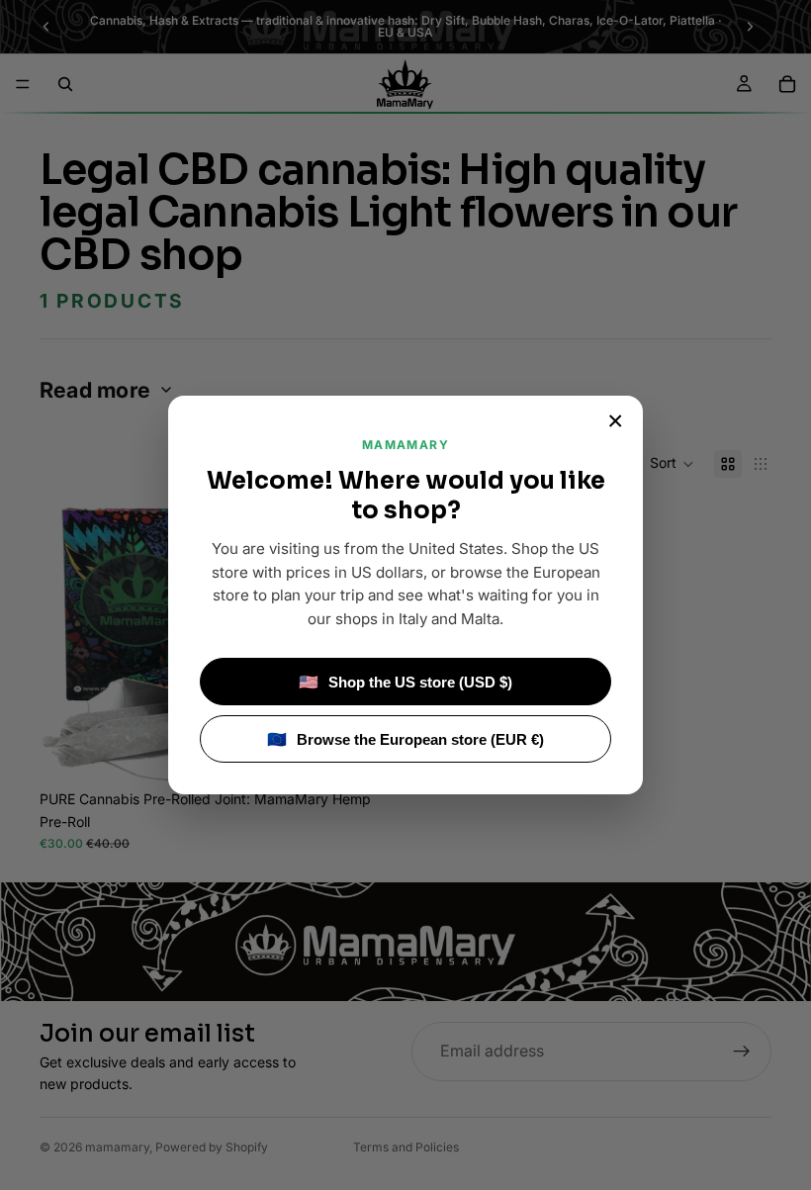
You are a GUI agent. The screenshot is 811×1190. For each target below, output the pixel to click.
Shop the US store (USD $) (405, 682)
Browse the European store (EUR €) (405, 739)
